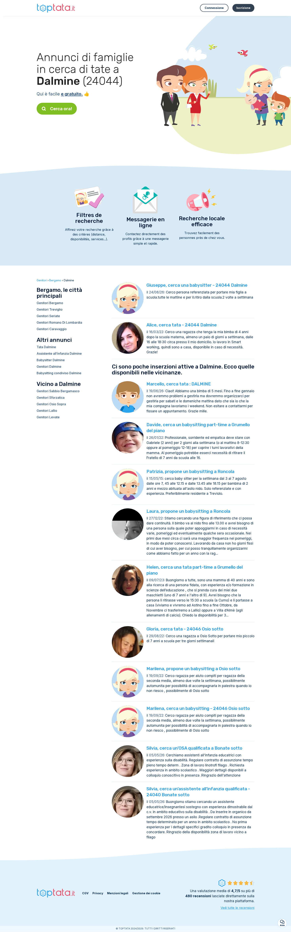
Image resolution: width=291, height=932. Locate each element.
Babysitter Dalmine (51, 360)
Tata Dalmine (46, 347)
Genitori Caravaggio (52, 329)
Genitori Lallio (47, 411)
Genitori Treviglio (50, 309)
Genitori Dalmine (49, 366)
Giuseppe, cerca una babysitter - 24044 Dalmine (196, 285)
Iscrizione (243, 7)
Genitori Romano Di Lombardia (59, 322)
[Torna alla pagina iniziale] (56, 7)
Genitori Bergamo (50, 303)
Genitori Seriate (48, 316)
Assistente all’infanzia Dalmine (59, 353)
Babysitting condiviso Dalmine (59, 373)
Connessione (214, 7)
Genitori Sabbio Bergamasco (58, 391)
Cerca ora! (61, 108)
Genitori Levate (48, 417)
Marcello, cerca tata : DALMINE (178, 384)
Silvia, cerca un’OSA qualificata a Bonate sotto (194, 748)
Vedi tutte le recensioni (237, 908)
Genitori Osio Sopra (51, 404)
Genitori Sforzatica (51, 398)
